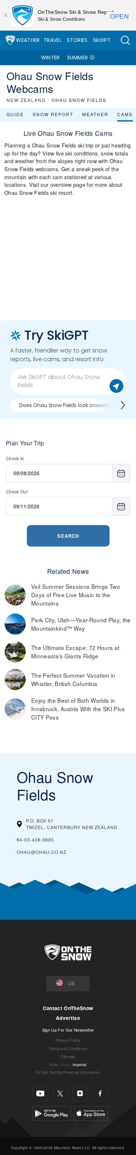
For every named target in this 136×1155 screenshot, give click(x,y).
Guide (15, 114)
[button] (125, 40)
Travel (53, 40)
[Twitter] (60, 1093)
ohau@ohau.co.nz (41, 852)
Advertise (68, 1017)
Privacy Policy (68, 1040)
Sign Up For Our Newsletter (68, 1030)
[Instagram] (80, 1093)
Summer (77, 57)
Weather (28, 40)
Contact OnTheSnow (68, 1008)
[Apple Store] (91, 1112)
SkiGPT (102, 40)
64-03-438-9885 (35, 839)
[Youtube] (40, 1093)
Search (68, 535)
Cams (125, 114)
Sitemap (68, 1056)
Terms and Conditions (68, 1048)
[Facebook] (100, 1093)
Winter (50, 57)
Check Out (17, 491)
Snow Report (53, 114)
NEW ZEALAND (26, 100)
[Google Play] (51, 1112)
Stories (77, 40)
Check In (15, 458)
